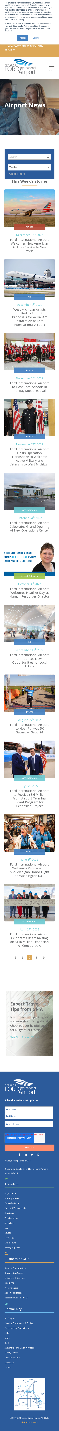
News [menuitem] (7, 1338)
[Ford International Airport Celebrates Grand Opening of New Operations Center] (29, 491)
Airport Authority (29, 575)
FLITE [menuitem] (7, 1333)
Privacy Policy (11, 1160)
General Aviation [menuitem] (12, 1203)
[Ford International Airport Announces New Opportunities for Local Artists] (29, 623)
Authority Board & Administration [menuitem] (19, 1347)
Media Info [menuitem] (9, 1283)
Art (29, 296)
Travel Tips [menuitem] (9, 1238)
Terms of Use (25, 1160)
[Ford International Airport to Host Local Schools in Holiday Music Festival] (29, 351)
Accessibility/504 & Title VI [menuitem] (16, 1297)
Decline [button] (36, 37)
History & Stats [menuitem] (11, 1352)
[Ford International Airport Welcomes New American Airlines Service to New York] (29, 208)
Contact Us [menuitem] (9, 1362)
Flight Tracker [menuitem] (11, 1193)
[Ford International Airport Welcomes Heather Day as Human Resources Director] (29, 557)
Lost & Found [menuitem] (10, 1242)
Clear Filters (17, 174)
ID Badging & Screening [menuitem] (15, 1278)
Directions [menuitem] (9, 1213)
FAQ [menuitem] (6, 1228)
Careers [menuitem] (8, 1367)
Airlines (29, 226)
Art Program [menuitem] (10, 1318)
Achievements (29, 509)
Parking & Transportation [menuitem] (16, 1208)
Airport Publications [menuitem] (13, 1292)
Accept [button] (22, 37)
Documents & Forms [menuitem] (14, 1273)
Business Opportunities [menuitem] (15, 1268)
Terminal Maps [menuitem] (11, 1218)
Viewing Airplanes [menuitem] (12, 1247)
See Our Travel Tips (24, 1037)
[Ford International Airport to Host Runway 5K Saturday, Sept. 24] (29, 693)
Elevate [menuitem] (8, 1232)
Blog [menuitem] (7, 1343)
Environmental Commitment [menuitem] (17, 1328)
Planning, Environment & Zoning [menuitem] (19, 1323)
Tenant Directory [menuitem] (12, 1357)
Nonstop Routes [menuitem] (12, 1198)
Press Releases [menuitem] (11, 1288)
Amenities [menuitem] (9, 1223)
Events (29, 370)
